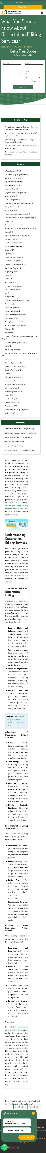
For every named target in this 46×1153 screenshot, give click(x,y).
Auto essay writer (10, 196)
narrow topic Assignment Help (14, 314)
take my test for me (11, 388)
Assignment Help (10, 189)
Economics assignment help (13, 246)
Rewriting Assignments (12, 370)
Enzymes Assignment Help (13, 257)
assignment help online (11, 433)
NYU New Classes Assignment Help (15, 325)
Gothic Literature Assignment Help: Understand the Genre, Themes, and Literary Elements (21, 128)
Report (7, 359)
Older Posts (19, 1106)
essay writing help (10, 271)
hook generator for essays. (13, 286)
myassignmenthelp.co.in (27, 450)
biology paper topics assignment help (16, 214)
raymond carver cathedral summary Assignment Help (21, 353)
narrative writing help (11, 311)
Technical (8, 395)
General (7, 279)
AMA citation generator (12, 171)
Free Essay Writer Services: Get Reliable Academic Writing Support (20, 147)
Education (8, 250)
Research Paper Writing (12, 363)
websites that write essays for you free (16, 409)
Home (6, 1101)
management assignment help (13, 446)
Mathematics (9, 304)
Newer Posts (34, 1106)
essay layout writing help (12, 261)
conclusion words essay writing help (16, 235)
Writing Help (8, 413)
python (7, 346)
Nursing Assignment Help (12, 322)
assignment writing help (28, 433)
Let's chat (25, 1137)
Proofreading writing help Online (15, 342)
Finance (7, 275)
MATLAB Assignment (11, 307)
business (7, 221)
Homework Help (10, 282)
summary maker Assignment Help (15, 384)
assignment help (29, 429)
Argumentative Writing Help (13, 181)
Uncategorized (9, 406)
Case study (8, 232)
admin (29, 46)
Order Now (23, 7)
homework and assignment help (14, 441)
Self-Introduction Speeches (13, 377)
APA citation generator (12, 178)
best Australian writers (11, 437)
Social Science (9, 381)
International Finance (11, 289)
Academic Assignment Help (13, 429)
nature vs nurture (10, 318)
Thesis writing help (10, 402)
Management (9, 296)
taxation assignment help (12, 391)
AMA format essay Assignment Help (16, 174)
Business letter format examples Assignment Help (20, 228)
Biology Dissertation (11, 207)
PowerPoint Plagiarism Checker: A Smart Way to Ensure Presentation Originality (20, 140)
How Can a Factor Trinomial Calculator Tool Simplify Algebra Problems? (21, 134)
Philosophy (8, 329)
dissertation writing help (12, 243)
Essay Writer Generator (12, 268)
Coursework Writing (11, 239)
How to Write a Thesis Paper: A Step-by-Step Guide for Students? (21, 153)
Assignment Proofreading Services (15, 192)
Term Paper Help (10, 399)
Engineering (8, 253)
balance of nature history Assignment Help (18, 203)
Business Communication (13, 225)
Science (7, 373)
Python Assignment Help (12, 349)
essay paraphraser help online (14, 264)
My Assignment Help (10, 450)
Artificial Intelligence (11, 185)
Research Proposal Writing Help (14, 366)
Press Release (9, 332)
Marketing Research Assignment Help (16, 300)
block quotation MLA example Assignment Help (19, 217)
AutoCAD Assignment (11, 199)
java (6, 293)
